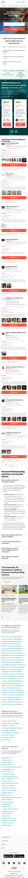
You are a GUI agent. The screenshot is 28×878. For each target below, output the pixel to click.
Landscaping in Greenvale (8, 811)
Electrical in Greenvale (7, 799)
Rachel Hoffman (23, 595)
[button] (4, 160)
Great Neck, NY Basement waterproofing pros (12, 704)
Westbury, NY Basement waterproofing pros (12, 650)
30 (22, 464)
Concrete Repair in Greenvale (8, 730)
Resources (4, 844)
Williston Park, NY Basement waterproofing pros (13, 676)
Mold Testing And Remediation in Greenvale (12, 728)
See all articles (7, 582)
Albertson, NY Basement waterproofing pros (12, 657)
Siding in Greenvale (6, 816)
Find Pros (14, 29)
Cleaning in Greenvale (7, 762)
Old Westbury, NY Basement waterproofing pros (13, 653)
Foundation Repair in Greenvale (9, 721)
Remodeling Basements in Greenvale (10, 732)
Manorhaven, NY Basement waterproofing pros (13, 660)
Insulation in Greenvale (7, 781)
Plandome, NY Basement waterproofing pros (12, 669)
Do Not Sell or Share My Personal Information (14, 875)
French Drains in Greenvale (8, 725)
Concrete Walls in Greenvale (8, 737)
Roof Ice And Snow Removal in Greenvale (11, 767)
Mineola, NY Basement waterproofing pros (11, 688)
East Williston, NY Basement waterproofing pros (13, 674)
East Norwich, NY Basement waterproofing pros (13, 690)
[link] (4, 120)
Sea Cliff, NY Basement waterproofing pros (11, 641)
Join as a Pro (19, 2)
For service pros (5, 840)
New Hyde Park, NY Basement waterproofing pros (13, 692)
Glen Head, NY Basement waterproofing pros (12, 639)
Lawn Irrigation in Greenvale (8, 774)
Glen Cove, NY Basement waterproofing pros (12, 678)
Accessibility (14, 873)
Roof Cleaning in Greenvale (8, 769)
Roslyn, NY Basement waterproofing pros (11, 643)
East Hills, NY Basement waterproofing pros (12, 646)
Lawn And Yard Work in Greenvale (10, 776)
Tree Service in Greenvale (7, 802)
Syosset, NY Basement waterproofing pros (11, 697)
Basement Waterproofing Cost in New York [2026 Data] (9, 599)
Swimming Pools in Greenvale (8, 788)
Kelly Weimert (5, 595)
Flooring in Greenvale (7, 764)
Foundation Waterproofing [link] (13, 5)
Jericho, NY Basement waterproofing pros (11, 683)
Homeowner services (6, 837)
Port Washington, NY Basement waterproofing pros (13, 664)
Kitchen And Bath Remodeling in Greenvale (12, 797)
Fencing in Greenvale (6, 757)
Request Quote (14, 165)
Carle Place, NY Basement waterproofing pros (12, 681)
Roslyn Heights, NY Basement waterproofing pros (13, 655)
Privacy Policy (17, 871)
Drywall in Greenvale (6, 771)
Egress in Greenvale (6, 739)
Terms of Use (10, 871)
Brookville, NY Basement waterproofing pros (12, 636)
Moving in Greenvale (6, 806)
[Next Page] (25, 464)
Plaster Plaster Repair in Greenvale (10, 783)
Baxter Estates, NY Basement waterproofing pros (13, 667)
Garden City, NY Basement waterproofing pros (12, 702)
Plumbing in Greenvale (7, 760)
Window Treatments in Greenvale (9, 778)
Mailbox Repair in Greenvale (8, 785)
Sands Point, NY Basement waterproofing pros (12, 662)
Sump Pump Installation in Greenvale (10, 723)
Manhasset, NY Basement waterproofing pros (12, 671)
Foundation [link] (4, 5)
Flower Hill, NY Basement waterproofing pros (12, 648)
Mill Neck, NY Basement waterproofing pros (12, 699)
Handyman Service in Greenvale (9, 790)
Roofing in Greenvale (6, 795)
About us (3, 848)
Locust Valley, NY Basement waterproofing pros (13, 685)
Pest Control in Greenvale (8, 823)
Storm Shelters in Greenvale (8, 735)
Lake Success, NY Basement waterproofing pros (13, 695)
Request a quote (7, 124)
